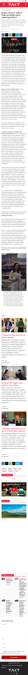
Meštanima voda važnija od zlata (9, 580)
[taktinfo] (14, 4)
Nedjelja (4, 471)
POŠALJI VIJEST (5, 1)
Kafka (15, 468)
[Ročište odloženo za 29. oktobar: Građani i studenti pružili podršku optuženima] (3, 600)
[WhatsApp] (10, 34)
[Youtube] (25, 1)
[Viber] (21, 34)
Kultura (7, 8)
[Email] (13, 34)
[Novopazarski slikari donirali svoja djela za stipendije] (14, 323)
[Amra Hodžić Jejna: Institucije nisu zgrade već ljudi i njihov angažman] (14, 419)
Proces (16, 471)
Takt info (3, 8)
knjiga (20, 468)
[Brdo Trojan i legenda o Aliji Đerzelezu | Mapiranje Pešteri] (14, 511)
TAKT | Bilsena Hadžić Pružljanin (12, 29)
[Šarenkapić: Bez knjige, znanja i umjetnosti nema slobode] (14, 373)
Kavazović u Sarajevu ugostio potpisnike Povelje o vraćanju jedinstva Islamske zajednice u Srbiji (22, 607)
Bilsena (10, 468)
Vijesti (9, 583)
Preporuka (10, 471)
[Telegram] (17, 34)
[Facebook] (21, 1)
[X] (6, 34)
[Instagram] (23, 1)
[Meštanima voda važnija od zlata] (3, 579)
